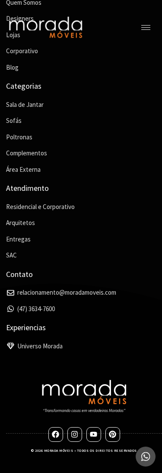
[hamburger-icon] (146, 27)
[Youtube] (93, 434)
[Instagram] (74, 434)
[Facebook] (55, 434)
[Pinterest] (112, 434)
